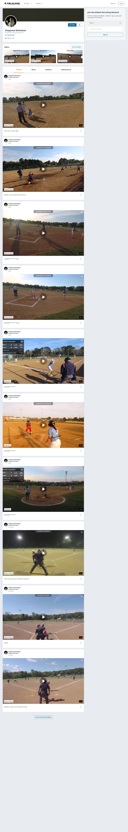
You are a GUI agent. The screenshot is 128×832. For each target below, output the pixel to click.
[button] (81, 131)
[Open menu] (81, 131)
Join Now (72, 25)
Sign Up (105, 35)
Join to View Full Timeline (43, 717)
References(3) (66, 70)
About (34, 70)
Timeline (19, 70)
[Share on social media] (79, 25)
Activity (38, 3)
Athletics (48, 70)
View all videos (76, 47)
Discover (26, 3)
